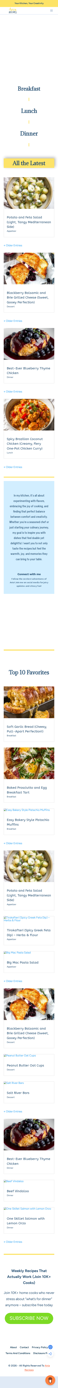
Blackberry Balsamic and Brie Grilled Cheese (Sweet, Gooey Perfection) (28, 297)
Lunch (10, 452)
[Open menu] (51, 10)
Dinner (10, 377)
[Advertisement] (29, 46)
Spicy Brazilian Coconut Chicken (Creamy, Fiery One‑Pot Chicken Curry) (25, 443)
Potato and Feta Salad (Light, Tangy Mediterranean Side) (29, 222)
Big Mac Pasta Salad (23, 963)
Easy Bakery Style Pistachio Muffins (28, 822)
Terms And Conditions (18, 1353)
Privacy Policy (40, 1347)
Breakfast (11, 735)
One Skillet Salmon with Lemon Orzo (26, 1221)
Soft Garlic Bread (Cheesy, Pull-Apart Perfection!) (27, 729)
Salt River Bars (18, 1093)
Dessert (11, 306)
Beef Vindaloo (18, 1191)
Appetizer (11, 231)
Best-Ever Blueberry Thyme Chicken (28, 370)
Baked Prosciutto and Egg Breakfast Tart (27, 790)
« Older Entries (13, 245)
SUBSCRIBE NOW (29, 1318)
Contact (24, 1347)
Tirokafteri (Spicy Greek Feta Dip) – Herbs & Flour (29, 932)
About (13, 1347)
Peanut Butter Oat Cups (25, 1065)
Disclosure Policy (42, 1353)
